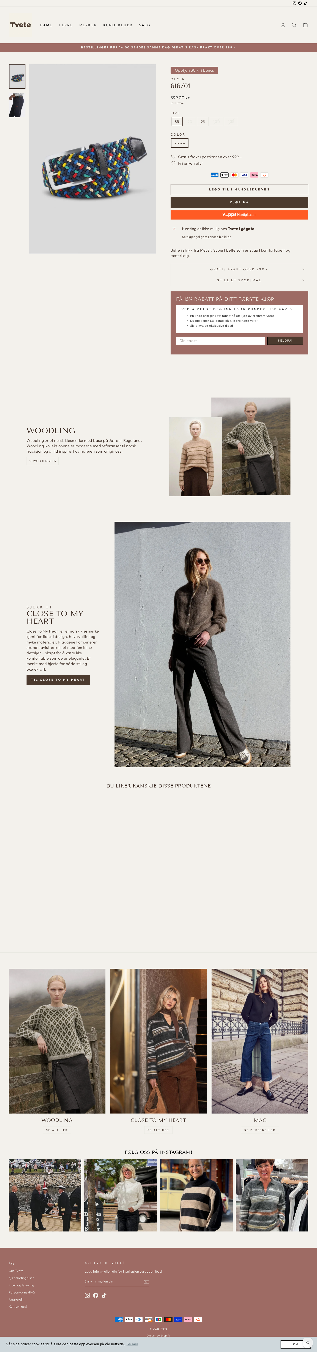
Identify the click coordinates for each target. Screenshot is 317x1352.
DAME (46, 25)
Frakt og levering (21, 1285)
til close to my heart (58, 680)
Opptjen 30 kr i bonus (194, 70)
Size (175, 113)
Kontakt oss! (18, 1306)
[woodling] (57, 1041)
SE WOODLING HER (42, 461)
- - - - (180, 143)
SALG (145, 25)
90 (189, 121)
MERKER (88, 25)
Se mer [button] (132, 1344)
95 (203, 121)
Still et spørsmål (239, 280)
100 (216, 121)
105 (231, 121)
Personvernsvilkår (22, 1292)
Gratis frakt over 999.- (239, 269)
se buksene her (260, 1130)
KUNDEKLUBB (118, 25)
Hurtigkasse (246, 215)
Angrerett (16, 1299)
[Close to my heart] (158, 1041)
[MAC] (260, 1041)
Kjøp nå (239, 202)
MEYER (178, 79)
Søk (11, 1264)
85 (177, 121)
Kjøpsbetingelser (21, 1278)
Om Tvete (16, 1271)
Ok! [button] (295, 1344)
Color (178, 134)
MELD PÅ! (285, 340)
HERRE (66, 25)
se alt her (57, 1130)
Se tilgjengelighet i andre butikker (206, 237)
